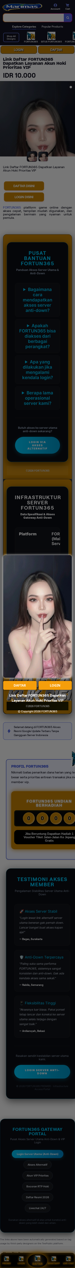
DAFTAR (20, 685)
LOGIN (55, 685)
